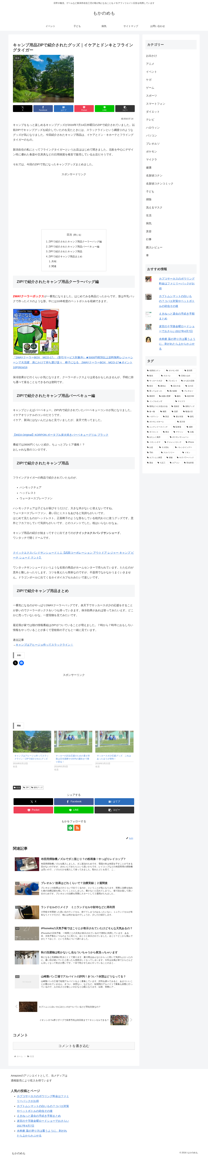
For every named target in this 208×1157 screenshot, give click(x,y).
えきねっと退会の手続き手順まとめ (39, 1115)
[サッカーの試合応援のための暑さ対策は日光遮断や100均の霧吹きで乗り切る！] (73, 741)
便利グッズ (38, 787)
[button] (125, 108)
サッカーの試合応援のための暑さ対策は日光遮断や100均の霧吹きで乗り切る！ (73, 758)
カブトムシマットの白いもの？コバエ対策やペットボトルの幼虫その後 (177, 301)
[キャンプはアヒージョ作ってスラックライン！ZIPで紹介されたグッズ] (32, 741)
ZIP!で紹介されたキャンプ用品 (65, 251)
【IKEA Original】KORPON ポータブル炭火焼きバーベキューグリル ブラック (60, 434)
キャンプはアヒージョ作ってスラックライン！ (44, 644)
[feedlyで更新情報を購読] (70, 828)
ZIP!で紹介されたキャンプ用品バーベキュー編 (74, 246)
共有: (54, 261)
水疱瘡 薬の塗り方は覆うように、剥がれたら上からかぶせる (177, 343)
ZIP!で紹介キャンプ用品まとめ (65, 256)
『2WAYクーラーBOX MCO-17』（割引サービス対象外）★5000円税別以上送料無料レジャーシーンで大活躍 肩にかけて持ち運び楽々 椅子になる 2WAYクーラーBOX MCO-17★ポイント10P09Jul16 (73, 362)
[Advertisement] (74, 198)
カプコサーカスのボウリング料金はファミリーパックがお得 (177, 283)
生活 (18, 787)
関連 (53, 266)
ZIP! (27, 787)
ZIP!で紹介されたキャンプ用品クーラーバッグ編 (75, 241)
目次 (69, 234)
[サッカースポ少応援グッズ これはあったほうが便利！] (114, 741)
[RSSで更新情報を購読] (77, 828)
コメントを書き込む (74, 1046)
